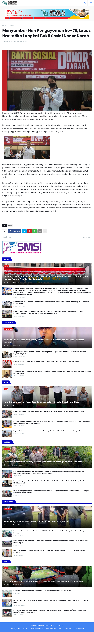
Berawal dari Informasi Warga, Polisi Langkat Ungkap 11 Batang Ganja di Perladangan (44, 462)
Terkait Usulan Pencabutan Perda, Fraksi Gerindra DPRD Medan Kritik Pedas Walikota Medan (44, 341)
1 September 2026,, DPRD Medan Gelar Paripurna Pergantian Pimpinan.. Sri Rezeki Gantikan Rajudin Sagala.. (49, 353)
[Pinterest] (29, 231)
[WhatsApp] (34, 231)
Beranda (5, 25)
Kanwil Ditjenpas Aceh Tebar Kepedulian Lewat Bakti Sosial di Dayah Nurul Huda (41, 402)
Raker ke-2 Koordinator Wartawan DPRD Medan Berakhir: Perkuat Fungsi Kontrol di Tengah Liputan (50, 532)
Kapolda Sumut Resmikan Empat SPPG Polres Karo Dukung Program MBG (42, 591)
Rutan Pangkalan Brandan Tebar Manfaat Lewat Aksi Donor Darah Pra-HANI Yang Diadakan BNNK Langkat (50, 482)
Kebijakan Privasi (37, 629)
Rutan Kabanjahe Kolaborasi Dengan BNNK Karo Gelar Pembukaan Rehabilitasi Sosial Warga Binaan (50, 601)
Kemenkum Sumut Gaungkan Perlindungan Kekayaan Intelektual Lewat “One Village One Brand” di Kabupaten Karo (49, 611)
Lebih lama (87, 237)
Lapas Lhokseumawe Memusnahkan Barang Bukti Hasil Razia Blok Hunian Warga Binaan (48, 431)
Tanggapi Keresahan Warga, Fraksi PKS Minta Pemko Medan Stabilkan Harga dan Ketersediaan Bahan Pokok (52, 372)
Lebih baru (7, 237)
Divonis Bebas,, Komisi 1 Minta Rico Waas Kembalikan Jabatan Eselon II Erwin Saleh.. (46, 361)
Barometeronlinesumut (40, 625)
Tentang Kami (15, 629)
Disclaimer (67, 629)
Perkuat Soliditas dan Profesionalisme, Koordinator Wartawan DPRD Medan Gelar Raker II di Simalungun (50, 542)
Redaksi (25, 629)
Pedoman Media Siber (53, 629)
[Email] (39, 231)
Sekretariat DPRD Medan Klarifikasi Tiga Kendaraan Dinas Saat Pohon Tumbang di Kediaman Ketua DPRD (51, 303)
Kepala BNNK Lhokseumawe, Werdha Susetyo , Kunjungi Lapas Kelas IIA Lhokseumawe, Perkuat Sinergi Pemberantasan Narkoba (51, 422)
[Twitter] (24, 231)
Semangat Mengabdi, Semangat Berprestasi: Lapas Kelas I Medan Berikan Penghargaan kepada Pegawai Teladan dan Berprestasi (46, 277)
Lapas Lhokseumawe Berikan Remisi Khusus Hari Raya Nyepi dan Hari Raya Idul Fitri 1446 (48, 411)
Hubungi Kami (79, 629)
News (12, 25)
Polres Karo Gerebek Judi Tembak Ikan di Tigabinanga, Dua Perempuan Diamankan (43, 581)
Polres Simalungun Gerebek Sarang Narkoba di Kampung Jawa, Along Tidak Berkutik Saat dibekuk (49, 551)
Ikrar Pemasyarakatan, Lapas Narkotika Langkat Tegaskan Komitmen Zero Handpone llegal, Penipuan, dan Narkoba (51, 492)
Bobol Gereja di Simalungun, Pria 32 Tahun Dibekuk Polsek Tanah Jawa (37, 521)
